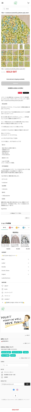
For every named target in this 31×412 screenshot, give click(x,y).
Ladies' (3, 263)
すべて (4, 227)
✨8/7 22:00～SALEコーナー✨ (9, 255)
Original (3, 274)
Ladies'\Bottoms (6, 278)
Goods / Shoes (5, 270)
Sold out (15, 83)
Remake (4, 266)
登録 (27, 384)
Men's (3, 259)
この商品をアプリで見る (15, 213)
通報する (27, 218)
